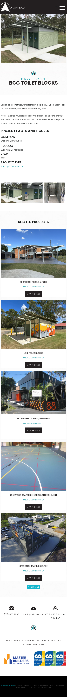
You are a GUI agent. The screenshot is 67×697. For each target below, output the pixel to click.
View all (34, 587)
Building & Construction (12, 166)
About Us (18, 640)
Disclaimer (38, 644)
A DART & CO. (26, 685)
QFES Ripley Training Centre (33, 566)
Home (9, 640)
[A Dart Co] (13, 6)
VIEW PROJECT (33, 294)
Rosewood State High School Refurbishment (33, 495)
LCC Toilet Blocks (33, 353)
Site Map (27, 644)
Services (29, 640)
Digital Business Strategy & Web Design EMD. (33, 688)
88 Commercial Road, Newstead (33, 418)
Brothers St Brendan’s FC (33, 282)
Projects (41, 640)
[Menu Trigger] (62, 8)
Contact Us (54, 640)
